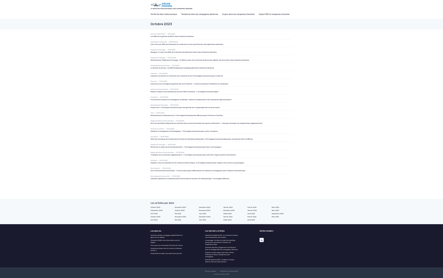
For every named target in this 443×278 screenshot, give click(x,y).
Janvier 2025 (252, 210)
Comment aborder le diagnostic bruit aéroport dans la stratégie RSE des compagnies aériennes (221, 248)
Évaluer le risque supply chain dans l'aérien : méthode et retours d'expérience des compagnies (219, 254)
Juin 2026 (202, 220)
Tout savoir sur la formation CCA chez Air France (167, 245)
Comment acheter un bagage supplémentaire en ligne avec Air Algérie (167, 236)
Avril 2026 (154, 220)
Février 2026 (251, 217)
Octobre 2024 (180, 210)
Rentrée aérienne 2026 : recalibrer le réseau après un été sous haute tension (219, 261)
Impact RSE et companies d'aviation (274, 14)
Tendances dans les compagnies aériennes (199, 14)
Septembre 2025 (278, 213)
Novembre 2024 (204, 210)
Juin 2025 (202, 213)
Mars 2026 (275, 217)
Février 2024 (251, 207)
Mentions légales (210, 271)
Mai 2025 (178, 213)
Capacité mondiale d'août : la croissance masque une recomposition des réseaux (221, 236)
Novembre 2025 (180, 217)
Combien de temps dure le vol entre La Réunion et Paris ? (166, 249)
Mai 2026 (178, 220)
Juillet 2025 (227, 213)
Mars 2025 (275, 210)
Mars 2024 (275, 207)
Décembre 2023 (204, 207)
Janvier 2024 (228, 207)
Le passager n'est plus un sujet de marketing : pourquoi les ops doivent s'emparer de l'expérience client (220, 242)
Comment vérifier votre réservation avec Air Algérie (165, 241)
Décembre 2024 (229, 210)
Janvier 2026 (228, 217)
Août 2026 (251, 220)
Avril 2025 (154, 213)
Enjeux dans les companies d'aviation (238, 14)
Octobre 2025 (155, 217)
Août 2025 (251, 213)
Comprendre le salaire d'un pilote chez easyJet (166, 253)
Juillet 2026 (227, 220)
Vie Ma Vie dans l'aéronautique (164, 14)
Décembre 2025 (204, 217)
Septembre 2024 (157, 210)
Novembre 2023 (180, 207)
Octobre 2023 (155, 207)
